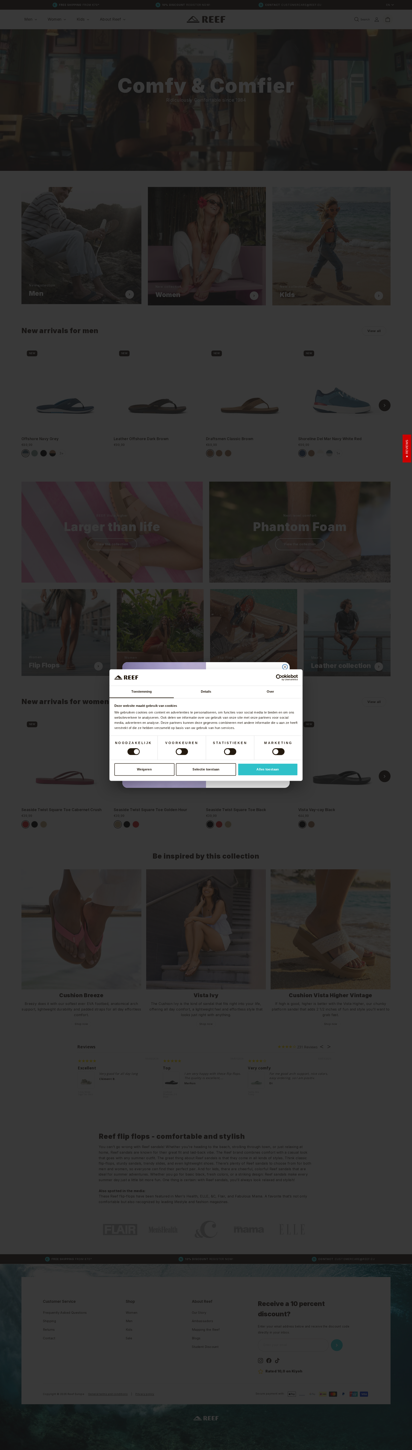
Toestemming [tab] (141, 692)
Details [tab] (206, 692)
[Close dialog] (285, 666)
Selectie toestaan (205, 769)
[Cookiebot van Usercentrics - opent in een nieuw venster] (279, 677)
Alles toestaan (267, 769)
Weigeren (144, 769)
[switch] (182, 751)
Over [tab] (270, 692)
